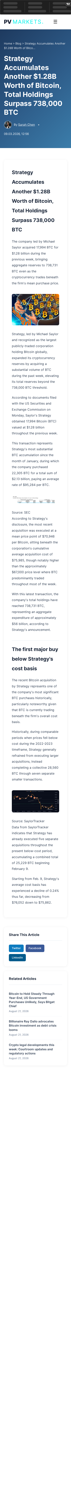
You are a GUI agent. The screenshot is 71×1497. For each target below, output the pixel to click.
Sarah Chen (26, 124)
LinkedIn (17, 957)
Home (8, 43)
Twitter (16, 948)
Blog (18, 43)
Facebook (35, 948)
